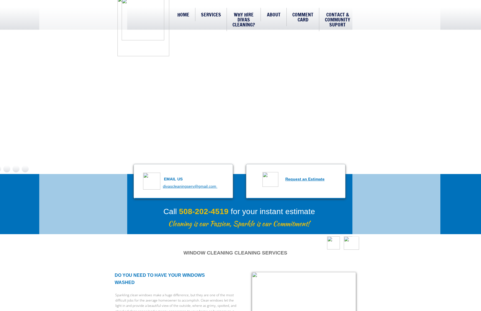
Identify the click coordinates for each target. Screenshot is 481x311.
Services (211, 14)
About (274, 14)
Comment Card (302, 17)
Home (183, 14)
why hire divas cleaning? (243, 19)
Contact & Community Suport (337, 19)
